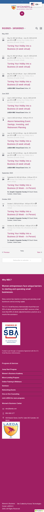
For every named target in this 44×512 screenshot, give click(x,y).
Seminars (5, 386)
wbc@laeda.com (11, 408)
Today (22, 251)
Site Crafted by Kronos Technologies (29, 503)
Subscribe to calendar (21, 260)
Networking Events (9, 390)
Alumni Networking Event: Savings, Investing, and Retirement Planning (19, 124)
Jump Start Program (9, 369)
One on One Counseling (10, 394)
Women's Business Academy (12, 373)
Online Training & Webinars (12, 382)
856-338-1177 (10, 413)
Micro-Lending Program (10, 377)
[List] (40, 28)
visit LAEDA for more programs (13, 398)
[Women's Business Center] (22, 7)
